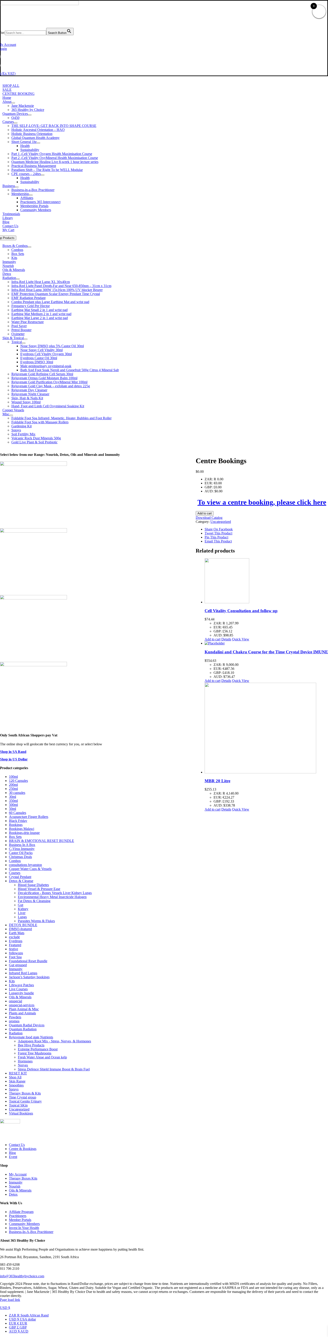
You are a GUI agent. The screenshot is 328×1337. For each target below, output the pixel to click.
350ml (13, 801)
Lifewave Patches (21, 985)
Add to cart (204, 513)
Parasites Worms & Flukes (36, 921)
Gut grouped (18, 965)
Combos (15, 861)
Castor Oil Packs (21, 853)
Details (226, 639)
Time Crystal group (22, 1097)
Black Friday (18, 821)
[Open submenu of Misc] (11, 415)
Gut (20, 905)
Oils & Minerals (20, 997)
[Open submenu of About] (13, 103)
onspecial (15, 1001)
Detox (13, 1194)
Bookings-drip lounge (24, 833)
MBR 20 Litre (217, 781)
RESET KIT (18, 1073)
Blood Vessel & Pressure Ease (39, 889)
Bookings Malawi (21, 829)
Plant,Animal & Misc (24, 1009)
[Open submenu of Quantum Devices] (29, 115)
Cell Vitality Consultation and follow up (241, 610)
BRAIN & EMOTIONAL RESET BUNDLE (41, 841)
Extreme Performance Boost (38, 1049)
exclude (14, 937)
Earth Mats (16, 933)
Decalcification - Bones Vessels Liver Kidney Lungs (55, 893)
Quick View (240, 639)
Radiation (16, 1033)
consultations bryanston (25, 865)
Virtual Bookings (21, 1113)
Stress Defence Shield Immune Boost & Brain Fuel (54, 1069)
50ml (12, 809)
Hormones (25, 1061)
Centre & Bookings (22, 1149)
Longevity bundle (21, 993)
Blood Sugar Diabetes (33, 885)
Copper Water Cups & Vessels (30, 869)
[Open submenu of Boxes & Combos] (29, 247)
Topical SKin (18, 1105)
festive (13, 949)
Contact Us (17, 1145)
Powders (15, 1017)
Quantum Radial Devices (26, 1025)
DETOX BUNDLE (23, 925)
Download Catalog (209, 518)
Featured (15, 945)
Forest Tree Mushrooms (34, 1053)
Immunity (16, 969)
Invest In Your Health (24, 1228)
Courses (14, 873)
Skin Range (17, 1081)
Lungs (22, 917)
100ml (13, 777)
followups (16, 953)
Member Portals (20, 1220)
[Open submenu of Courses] (15, 123)
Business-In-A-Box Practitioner (31, 1232)
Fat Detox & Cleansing (34, 901)
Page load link (10, 1300)
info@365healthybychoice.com (22, 1276)
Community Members (24, 1224)
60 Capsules (17, 813)
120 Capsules (18, 781)
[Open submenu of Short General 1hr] (38, 143)
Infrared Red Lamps (23, 973)
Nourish (14, 1186)
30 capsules (17, 793)
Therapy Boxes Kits (23, 1178)
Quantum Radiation (23, 1029)
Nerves (23, 1065)
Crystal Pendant (20, 877)
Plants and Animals (22, 1013)
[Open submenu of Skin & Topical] (25, 339)
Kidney (23, 909)
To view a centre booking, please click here (261, 502)
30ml (12, 797)
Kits (12, 981)
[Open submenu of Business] (17, 187)
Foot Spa (15, 957)
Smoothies (16, 1085)
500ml (13, 805)
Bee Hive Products (31, 1045)
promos (14, 1021)
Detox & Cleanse (21, 881)
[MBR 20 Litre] (266, 728)
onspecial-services (21, 1005)
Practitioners (17, 1216)
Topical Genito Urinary (25, 1101)
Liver (21, 913)
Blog (12, 1153)
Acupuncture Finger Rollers (28, 817)
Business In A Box (22, 845)
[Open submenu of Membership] (31, 195)
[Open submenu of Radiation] (18, 279)
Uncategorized (220, 522)
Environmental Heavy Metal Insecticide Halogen (52, 897)
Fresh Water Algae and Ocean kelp (42, 1057)
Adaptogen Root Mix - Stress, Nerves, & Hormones (54, 1041)
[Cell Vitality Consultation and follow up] (266, 581)
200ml (13, 785)
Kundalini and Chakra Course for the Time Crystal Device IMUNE (266, 652)
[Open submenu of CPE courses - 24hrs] (42, 175)
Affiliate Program (21, 1212)
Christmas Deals (20, 857)
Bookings (16, 825)
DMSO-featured (20, 929)
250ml (13, 789)
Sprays (14, 1089)
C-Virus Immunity (22, 849)
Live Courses (18, 989)
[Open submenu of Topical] (23, 343)
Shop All (15, 1077)
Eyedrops (15, 941)
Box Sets (15, 837)
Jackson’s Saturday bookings (29, 977)
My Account (18, 1174)
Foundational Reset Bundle (28, 961)
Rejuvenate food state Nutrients (31, 1037)
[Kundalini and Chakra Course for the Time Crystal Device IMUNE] (266, 643)
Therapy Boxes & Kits (25, 1093)
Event (13, 1157)
